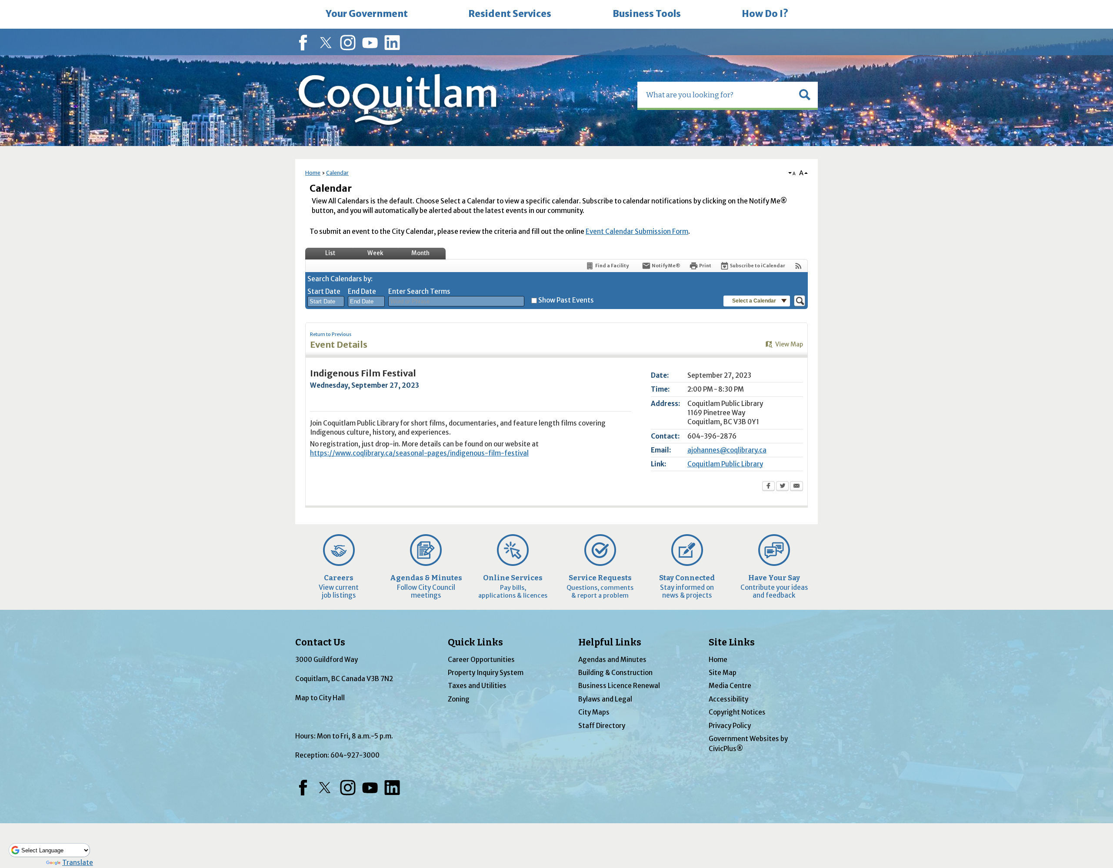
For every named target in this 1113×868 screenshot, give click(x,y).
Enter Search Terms (419, 291)
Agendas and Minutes (612, 659)
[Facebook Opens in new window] (768, 486)
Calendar (337, 173)
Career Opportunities (481, 659)
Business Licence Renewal (619, 686)
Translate (77, 862)
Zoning (459, 699)
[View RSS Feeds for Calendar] (798, 265)
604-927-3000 (355, 755)
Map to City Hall (320, 698)
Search (1, 1)
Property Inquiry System (485, 672)
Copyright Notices (737, 712)
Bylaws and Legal (605, 699)
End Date (362, 291)
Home (312, 173)
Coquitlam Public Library (725, 464)
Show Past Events (566, 300)
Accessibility (728, 699)
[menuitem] (366, 14)
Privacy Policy (730, 726)
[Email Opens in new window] (796, 486)
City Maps (594, 712)
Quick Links (475, 642)
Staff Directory (601, 726)
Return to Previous (330, 334)
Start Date (323, 291)
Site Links (732, 642)
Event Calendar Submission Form (637, 231)
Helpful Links (609, 642)
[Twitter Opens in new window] (782, 486)
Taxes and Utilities (477, 686)
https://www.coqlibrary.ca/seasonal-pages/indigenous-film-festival (419, 453)
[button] (804, 94)
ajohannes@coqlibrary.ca (726, 450)
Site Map (722, 672)
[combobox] (326, 301)
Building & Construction (615, 672)
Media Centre (730, 686)
